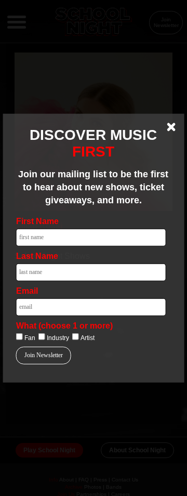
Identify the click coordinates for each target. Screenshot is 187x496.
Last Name (37, 255)
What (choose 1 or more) (64, 325)
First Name (37, 220)
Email (27, 290)
